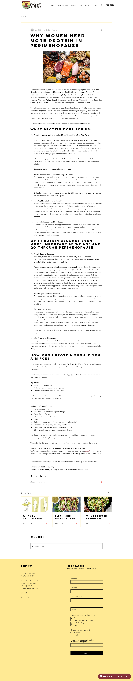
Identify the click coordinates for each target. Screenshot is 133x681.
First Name (74, 578)
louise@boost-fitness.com (29, 588)
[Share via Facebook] (31, 476)
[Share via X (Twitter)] (36, 476)
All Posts (23, 17)
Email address (75, 597)
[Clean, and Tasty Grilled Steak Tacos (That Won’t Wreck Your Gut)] (66, 504)
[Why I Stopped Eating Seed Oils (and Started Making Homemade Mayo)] (98, 504)
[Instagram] (26, 593)
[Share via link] (46, 476)
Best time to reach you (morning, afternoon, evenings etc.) (82, 641)
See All (110, 493)
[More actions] (101, 30)
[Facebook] (22, 593)
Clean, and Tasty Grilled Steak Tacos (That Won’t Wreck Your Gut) (65, 517)
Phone (72, 606)
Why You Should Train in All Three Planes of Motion (33, 517)
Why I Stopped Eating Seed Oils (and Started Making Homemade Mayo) (98, 517)
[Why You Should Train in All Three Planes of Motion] (35, 504)
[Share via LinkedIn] (41, 476)
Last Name (74, 588)
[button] (110, 16)
